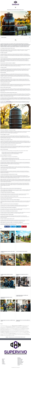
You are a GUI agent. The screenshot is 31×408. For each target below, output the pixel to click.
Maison (3, 359)
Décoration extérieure (25, 328)
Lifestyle (3, 361)
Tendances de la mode (11, 334)
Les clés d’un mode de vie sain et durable (21, 251)
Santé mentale (12, 333)
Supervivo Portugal (20, 362)
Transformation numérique (22, 334)
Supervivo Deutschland (19, 358)
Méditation (24, 332)
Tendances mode (17, 334)
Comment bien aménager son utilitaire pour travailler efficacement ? (22, 295)
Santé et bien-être (6, 333)
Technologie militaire (5, 334)
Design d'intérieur (15, 328)
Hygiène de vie (17, 331)
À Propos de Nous (20, 364)
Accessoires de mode (3, 325)
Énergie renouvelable (11, 335)
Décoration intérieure (5, 329)
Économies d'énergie (6, 335)
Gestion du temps (12, 331)
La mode (3, 362)
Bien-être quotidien (21, 327)
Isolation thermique (11, 332)
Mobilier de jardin (21, 332)
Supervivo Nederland (20, 361)
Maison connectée (18, 332)
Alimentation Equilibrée (17, 325)
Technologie (3, 363)
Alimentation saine (26, 325)
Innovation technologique (24, 331)
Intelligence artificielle (4, 332)
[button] (15, 7)
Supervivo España (20, 359)
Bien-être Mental (10, 327)
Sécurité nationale (23, 333)
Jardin (3, 360)
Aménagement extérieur (10, 326)
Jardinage (15, 332)
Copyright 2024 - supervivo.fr (15, 367)
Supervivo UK (19, 363)
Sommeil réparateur (18, 333)
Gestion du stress (4, 331)
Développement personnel (19, 329)
